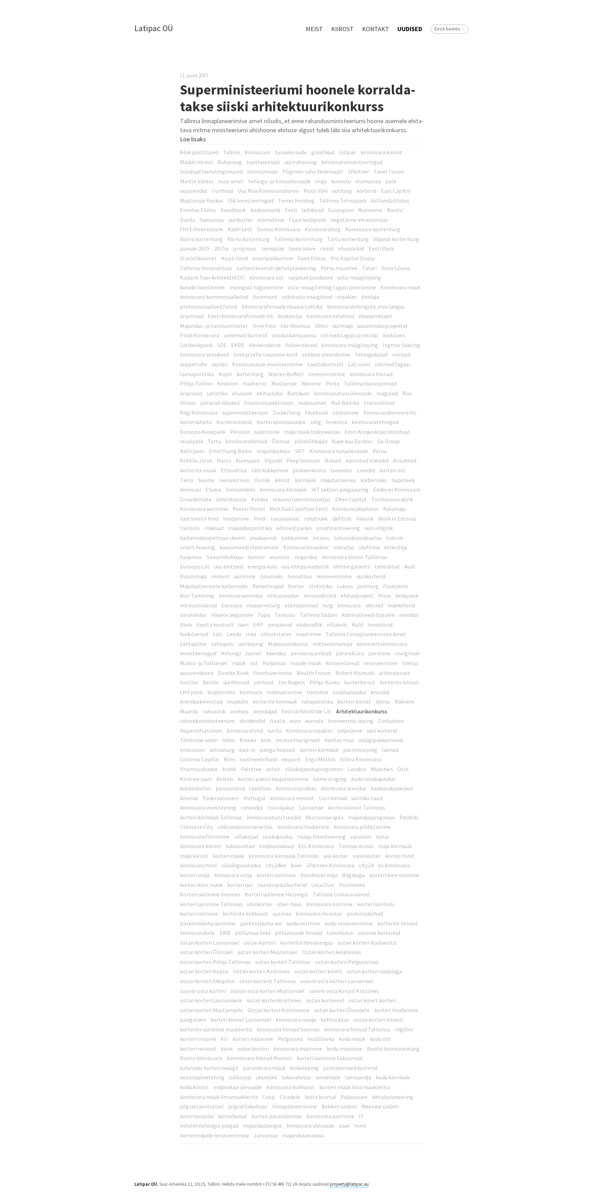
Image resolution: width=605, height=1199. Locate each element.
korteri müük (228, 855)
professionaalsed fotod (208, 306)
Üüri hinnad (333, 798)
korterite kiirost (399, 682)
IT (361, 1116)
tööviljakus (281, 807)
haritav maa (339, 739)
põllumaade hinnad (298, 932)
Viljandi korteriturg (396, 238)
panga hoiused (277, 749)
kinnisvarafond (245, 730)
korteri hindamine (396, 1010)
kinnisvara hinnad (371, 374)
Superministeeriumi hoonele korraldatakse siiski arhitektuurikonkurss (298, 98)
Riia (406, 393)
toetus (410, 663)
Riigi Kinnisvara (198, 412)
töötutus (317, 692)
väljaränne (349, 730)
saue (344, 1125)
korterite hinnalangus (306, 942)
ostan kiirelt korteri (372, 1000)
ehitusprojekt (357, 595)
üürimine (245, 576)
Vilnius (188, 402)
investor (280, 556)
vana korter (367, 855)
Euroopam (341, 209)
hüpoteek (403, 480)
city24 (366, 865)
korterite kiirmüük (275, 701)
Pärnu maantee (339, 268)
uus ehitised (228, 566)
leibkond (313, 209)
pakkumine (294, 537)
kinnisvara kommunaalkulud (214, 296)
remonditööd (320, 595)
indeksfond (401, 605)
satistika (217, 393)
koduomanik (265, 209)
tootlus (189, 682)
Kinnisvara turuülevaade (339, 450)
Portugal (254, 798)
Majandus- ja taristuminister (214, 325)
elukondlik (309, 624)
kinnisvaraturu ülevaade (343, 393)
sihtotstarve (276, 633)
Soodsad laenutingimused (211, 171)
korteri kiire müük (201, 884)
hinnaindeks (240, 489)
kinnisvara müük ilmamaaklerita (219, 1096)
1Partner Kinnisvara (330, 865)
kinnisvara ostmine (329, 904)
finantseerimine (272, 672)
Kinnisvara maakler (309, 730)
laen (243, 624)
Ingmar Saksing (401, 344)
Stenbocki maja (319, 875)
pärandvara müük (264, 1067)
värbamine (346, 412)
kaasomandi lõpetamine (249, 547)
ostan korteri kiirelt (318, 971)
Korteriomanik (234, 421)
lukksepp (240, 1077)
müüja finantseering (321, 836)
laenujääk (272, 248)
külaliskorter (195, 788)
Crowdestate (195, 499)
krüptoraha (221, 692)
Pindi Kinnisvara (199, 335)
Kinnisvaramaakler (306, 547)
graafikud (322, 152)
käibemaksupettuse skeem (212, 537)
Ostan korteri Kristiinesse (279, 1010)
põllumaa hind (252, 932)
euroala (314, 720)
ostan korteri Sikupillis (207, 981)
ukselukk (266, 1077)
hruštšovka (320, 1038)
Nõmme (311, 383)
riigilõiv (404, 1029)
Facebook (316, 412)
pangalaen (193, 1019)
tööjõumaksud (276, 845)
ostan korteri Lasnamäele (211, 1000)
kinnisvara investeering (208, 807)
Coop (268, 1096)
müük (238, 663)
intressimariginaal (298, 739)
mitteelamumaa (332, 643)
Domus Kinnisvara (278, 229)
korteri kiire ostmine (394, 875)
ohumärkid (351, 248)
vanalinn (360, 836)
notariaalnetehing (202, 1077)
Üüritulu (190, 527)
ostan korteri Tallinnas (283, 961)
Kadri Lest (240, 229)
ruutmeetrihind (258, 759)
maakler (347, 296)
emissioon (192, 749)
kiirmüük (305, 480)
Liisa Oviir (323, 884)
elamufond (270, 219)
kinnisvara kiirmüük (283, 489)
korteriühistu (196, 421)
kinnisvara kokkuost (290, 1087)
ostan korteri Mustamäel (267, 951)
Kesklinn (227, 383)
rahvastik (214, 711)
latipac (347, 152)
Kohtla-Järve (196, 460)
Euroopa (231, 605)
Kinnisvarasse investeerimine (267, 364)
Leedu (234, 633)
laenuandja (358, 1077)
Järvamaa (266, 1135)
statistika (320, 586)
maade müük (305, 663)
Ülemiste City (196, 826)
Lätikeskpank (196, 344)
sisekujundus (278, 836)
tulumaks (271, 576)
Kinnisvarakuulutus (355, 508)
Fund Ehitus (312, 258)
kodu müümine (344, 1048)
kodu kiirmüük (393, 1077)
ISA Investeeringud (250, 200)
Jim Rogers (291, 682)
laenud (390, 749)
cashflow (260, 788)
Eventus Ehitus (198, 209)
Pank (186, 624)
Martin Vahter (197, 181)
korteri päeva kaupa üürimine (273, 778)
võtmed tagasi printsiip (349, 335)
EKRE (237, 344)
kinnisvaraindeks (296, 788)
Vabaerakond (301, 344)
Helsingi (231, 653)
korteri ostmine (199, 913)
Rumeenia (370, 209)
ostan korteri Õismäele (342, 1010)
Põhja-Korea (325, 682)
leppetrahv (194, 364)
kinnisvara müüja (296, 1019)
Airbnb (224, 778)
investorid (380, 624)
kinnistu (341, 181)
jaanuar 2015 (195, 248)
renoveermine (381, 663)
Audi (409, 566)
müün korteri (253, 1048)
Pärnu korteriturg (248, 238)
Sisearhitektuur (225, 556)
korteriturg (250, 374)
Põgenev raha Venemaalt (313, 171)
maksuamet (312, 402)
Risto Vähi (316, 190)
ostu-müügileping (359, 277)
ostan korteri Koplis (204, 971)
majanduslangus (262, 1125)
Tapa (264, 614)
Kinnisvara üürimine (204, 508)
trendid (366, 470)
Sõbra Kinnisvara (360, 759)
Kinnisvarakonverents (390, 412)
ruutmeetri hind (199, 518)
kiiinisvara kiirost (200, 845)
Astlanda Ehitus (390, 200)
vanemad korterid (245, 335)
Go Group (388, 441)
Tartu (214, 441)
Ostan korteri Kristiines (261, 971)
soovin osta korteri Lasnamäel (337, 981)
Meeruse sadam (380, 1106)
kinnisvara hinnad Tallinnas (357, 1029)
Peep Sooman (303, 460)
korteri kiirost (354, 701)
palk (390, 181)
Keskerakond (264, 344)
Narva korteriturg (201, 238)
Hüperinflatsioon (201, 730)
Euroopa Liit (195, 566)
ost (254, 663)
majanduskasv (274, 450)
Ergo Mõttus (320, 759)
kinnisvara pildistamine (362, 826)
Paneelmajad (268, 586)
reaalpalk (191, 441)
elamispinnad (301, 605)
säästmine (266, 431)
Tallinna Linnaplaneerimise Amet (366, 633)
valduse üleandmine (326, 354)
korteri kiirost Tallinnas (356, 807)
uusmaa (282, 913)
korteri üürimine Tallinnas (211, 904)
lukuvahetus (296, 1077)
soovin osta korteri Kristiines (344, 990)
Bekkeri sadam (339, 1106)
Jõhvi (321, 325)
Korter (296, 586)
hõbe (228, 739)
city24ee (276, 865)
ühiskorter (259, 904)
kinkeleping (304, 1067)
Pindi (259, 518)
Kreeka (247, 739)
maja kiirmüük (395, 845)
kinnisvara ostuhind (330, 315)
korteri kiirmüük (319, 749)
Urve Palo (264, 325)
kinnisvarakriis (197, 932)
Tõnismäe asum (199, 739)
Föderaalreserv (221, 798)
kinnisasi (190, 489)
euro (295, 720)
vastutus (343, 547)
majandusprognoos (371, 817)
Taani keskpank (307, 219)
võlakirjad (246, 836)
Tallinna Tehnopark (343, 200)
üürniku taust (367, 798)
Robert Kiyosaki (354, 672)
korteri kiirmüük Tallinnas (211, 817)
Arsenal (189, 798)
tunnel (253, 653)
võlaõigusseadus (241, 865)
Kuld (357, 624)
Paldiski (408, 817)
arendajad (265, 711)
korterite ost (359, 682)
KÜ (224, 1038)
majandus (306, 556)
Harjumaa (274, 663)
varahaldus (193, 614)
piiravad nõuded (219, 402)
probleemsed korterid (350, 1067)
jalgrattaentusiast (202, 1106)
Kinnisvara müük (400, 287)
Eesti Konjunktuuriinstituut (377, 431)
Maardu (189, 711)
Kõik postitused (199, 152)
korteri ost (392, 470)
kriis (266, 739)
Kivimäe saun (196, 778)
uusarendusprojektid (382, 325)
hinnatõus (299, 576)
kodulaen (394, 335)
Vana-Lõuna (395, 268)
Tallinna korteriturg (298, 238)
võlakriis (337, 624)
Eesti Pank (381, 248)
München (382, 769)
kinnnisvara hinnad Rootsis (259, 1058)
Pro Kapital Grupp (353, 258)
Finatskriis (395, 586)
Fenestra (336, 421)
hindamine (236, 518)
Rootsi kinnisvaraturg (393, 1048)
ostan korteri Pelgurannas (346, 961)
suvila (274, 730)
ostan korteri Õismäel (206, 951)
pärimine (379, 653)
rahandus (252, 807)
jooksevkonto (309, 470)
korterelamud (342, 663)
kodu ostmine (303, 923)
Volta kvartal (320, 1096)
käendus (276, 653)
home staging (330, 778)
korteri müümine (252, 1038)
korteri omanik (198, 1038)
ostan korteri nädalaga (374, 971)
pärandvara (350, 653)
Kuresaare (248, 460)
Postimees (352, 884)
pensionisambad (311, 653)
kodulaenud (194, 633)
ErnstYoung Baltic (230, 450)
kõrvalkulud (232, 1116)
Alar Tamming (197, 595)
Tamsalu (284, 614)
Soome (206, 480)
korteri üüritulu (375, 904)
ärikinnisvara (394, 672)
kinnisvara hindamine (303, 826)
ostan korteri (260, 942)
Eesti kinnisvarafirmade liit (240, 315)
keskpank (406, 595)
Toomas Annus (356, 845)
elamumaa (368, 181)
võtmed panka (294, 527)
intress (321, 537)
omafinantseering (338, 527)
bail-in (247, 749)
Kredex (259, 499)
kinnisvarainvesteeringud (352, 161)
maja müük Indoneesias (312, 431)
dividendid (252, 720)
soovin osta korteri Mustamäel (267, 990)
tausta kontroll (215, 624)
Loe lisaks (193, 139)
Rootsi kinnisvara (201, 1058)
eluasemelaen (375, 315)
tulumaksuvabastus (358, 537)
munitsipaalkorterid (282, 884)
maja (321, 181)
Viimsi (383, 701)
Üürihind (222, 190)
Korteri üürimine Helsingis (276, 894)
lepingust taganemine (256, 287)
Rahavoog (229, 161)
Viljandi (273, 460)
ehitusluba (270, 393)
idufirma (369, 547)
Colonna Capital (199, 759)
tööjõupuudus (349, 692)
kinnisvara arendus (343, 788)
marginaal (407, 653)
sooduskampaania (294, 335)
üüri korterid (382, 730)
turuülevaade (291, 152)
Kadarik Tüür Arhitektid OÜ (212, 277)
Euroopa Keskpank (202, 431)
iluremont (265, 296)
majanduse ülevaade (237, 1087)
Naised (333, 460)
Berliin (211, 682)
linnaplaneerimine (294, 1106)
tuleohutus (340, 932)
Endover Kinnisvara (396, 489)
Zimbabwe (391, 720)
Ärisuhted (404, 460)
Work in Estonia (397, 518)
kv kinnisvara (394, 865)
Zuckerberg (286, 412)
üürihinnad (236, 682)
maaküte (237, 701)
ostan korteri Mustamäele (211, 1010)
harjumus (191, 556)
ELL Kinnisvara (316, 845)
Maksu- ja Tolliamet (204, 663)
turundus (341, 470)
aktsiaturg (222, 749)
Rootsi (395, 209)
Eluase (213, 489)
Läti (217, 633)
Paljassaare (354, 1096)
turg (327, 605)
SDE (222, 344)
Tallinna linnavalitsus (206, 268)
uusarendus (193, 190)
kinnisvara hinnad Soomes (288, 1029)
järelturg (367, 586)
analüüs (239, 711)
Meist (314, 29)
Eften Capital (351, 499)
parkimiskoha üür (261, 923)
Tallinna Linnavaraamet (341, 894)
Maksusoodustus (288, 643)
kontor (256, 556)
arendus (408, 614)
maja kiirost (194, 855)
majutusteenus (338, 480)
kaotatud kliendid (367, 460)
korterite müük (198, 470)
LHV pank (191, 692)
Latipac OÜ (153, 28)
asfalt (273, 769)
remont (220, 576)
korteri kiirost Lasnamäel (240, 1019)
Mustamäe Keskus (201, 200)
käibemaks (374, 480)
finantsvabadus (199, 769)
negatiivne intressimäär (359, 219)
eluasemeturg (263, 605)
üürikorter (240, 219)
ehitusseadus (283, 595)
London (357, 769)
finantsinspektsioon (268, 402)
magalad (387, 393)
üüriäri (220, 364)
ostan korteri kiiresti (378, 1019)
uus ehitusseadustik (305, 566)
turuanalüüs (285, 518)
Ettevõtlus (234, 470)
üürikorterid (370, 576)
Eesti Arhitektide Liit (306, 711)
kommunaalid (197, 1116)
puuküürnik (263, 537)
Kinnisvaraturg (323, 229)
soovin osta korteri (203, 990)
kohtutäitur (335, 1019)
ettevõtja (395, 547)
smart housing (197, 547)
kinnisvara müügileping (349, 344)
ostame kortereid (379, 932)
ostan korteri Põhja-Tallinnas (215, 961)
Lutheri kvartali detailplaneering (276, 268)
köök (227, 1048)
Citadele (290, 1096)
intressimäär (262, 171)
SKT (300, 450)
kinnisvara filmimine (205, 836)
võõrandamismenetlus (245, 826)
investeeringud (198, 653)
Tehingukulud (371, 354)
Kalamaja (394, 508)
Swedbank (233, 209)
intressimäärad (198, 605)
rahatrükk (316, 518)
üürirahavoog (301, 161)
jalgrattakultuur (248, 1106)
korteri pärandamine (276, 1116)
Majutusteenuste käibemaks (214, 586)
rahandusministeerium (207, 720)
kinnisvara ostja (233, 875)
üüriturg (342, 190)
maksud (213, 527)
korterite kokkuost (245, 913)
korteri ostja (195, 875)
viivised (401, 354)
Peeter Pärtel (248, 508)
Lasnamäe (311, 807)
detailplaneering (392, 1096)
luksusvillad (240, 845)
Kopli (225, 374)
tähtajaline (193, 643)
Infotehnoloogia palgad (209, 1125)
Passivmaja (193, 576)
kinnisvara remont (292, 798)
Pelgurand (290, 1038)
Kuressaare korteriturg (372, 229)
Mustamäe (284, 383)
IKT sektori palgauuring (340, 489)
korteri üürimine (276, 875)
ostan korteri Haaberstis (367, 942)
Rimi (229, 759)
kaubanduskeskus (392, 788)
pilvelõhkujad (310, 441)
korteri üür (240, 884)
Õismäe (281, 441)
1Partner (358, 171)
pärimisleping (360, 749)
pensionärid (230, 788)
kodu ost (380, 1038)
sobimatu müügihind (307, 296)
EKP (258, 624)
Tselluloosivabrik (392, 499)
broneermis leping (350, 720)
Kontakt (375, 29)
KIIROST (342, 29)
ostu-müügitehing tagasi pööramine (332, 287)
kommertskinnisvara (382, 643)
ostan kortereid (325, 1000)
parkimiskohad (365, 913)
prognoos (245, 248)
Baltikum (298, 393)
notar (382, 836)
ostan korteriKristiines (273, 1000)
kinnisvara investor (319, 913)
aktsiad (374, 605)
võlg (315, 421)
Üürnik (262, 480)
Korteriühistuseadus (281, 421)
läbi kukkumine (270, 470)
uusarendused (196, 672)
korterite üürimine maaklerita (216, 1029)
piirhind (263, 682)
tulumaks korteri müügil (209, 1067)
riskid (326, 248)
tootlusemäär (263, 161)
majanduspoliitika (250, 527)
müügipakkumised (380, 739)
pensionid (280, 624)
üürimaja (342, 325)
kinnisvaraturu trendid (274, 817)
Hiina (384, 595)
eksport (291, 759)
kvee (296, 865)
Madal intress (196, 161)
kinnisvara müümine (297, 1048)
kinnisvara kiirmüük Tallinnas (284, 855)
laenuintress (234, 480)
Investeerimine (326, 374)
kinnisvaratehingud (375, 421)
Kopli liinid (234, 258)
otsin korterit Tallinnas (267, 981)
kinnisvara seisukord (204, 354)
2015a (221, 248)
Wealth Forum (314, 672)
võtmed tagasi (392, 364)
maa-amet (231, 181)
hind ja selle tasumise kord (265, 354)
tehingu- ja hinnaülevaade (279, 181)
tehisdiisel (387, 566)
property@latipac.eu (349, 1184)
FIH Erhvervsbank (201, 229)
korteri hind (399, 855)
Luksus (345, 586)
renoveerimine (334, 576)
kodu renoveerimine (349, 923)
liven (360, 1125)
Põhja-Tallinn (196, 383)
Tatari (369, 268)
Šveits (187, 219)
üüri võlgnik (378, 527)
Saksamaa (212, 219)
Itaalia (277, 720)
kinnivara (250, 692)
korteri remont (198, 1048)
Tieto (186, 480)
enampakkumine (272, 258)
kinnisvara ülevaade (310, 1125)
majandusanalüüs (303, 1135)
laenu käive (301, 248)
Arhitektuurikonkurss (361, 711)
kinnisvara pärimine (330, 1116)
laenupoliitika (197, 374)
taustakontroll (325, 364)
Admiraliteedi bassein (368, 614)
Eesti (291, 209)
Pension (240, 431)
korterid (366, 190)
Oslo (403, 769)
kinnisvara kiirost (381, 152)
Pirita (332, 383)
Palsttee (251, 769)
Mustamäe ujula (324, 817)
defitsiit (342, 518)
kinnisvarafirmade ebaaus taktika (282, 306)
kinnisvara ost (267, 277)
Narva (224, 460)
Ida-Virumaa (295, 325)
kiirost (282, 480)
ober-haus (289, 904)
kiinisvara (349, 605)
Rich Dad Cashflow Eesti (299, 508)
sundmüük (327, 1077)
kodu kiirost (194, 1087)
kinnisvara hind (198, 865)
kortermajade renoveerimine (214, 1135)
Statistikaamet (198, 258)
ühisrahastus (231, 499)
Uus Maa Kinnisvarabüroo (268, 190)
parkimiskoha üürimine (208, 923)
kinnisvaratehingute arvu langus (366, 306)
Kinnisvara (257, 152)
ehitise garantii (351, 566)
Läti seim (359, 364)
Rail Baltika (345, 402)
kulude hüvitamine (202, 287)
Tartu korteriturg (348, 238)
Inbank (365, 518)
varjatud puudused (310, 277)
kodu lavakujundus (373, 778)
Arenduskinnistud (201, 701)
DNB (225, 932)
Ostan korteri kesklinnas (331, 951)
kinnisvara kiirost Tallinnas (354, 556)
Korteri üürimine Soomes (210, 894)
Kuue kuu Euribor (352, 441)
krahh (229, 769)
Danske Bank (233, 672)
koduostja (290, 315)
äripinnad (191, 315)
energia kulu (262, 566)
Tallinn (231, 152)
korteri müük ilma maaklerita (354, 1087)
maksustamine (284, 692)
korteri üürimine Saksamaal (330, 1058)
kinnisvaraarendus (241, 595)
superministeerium (245, 412)
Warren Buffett (286, 374)
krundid (380, 692)
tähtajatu (222, 643)
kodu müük (352, 1038)
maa (251, 633)
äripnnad (191, 393)
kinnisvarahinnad (246, 441)
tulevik (394, 537)
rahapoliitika (317, 701)
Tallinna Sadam (318, 614)
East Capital (396, 190)
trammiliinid (379, 402)
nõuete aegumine (232, 614)
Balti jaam (192, 450)
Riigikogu (353, 875)
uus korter (336, 855)
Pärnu (380, 450)
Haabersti (255, 383)
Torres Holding (296, 200)
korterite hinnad (397, 923)
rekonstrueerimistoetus (302, 499)
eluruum (242, 393)
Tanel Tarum (389, 171)
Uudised (409, 29)
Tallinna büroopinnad (370, 383)
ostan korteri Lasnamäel (209, 942)
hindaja (370, 296)
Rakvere (404, 701)
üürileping (250, 643)
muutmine (308, 633)
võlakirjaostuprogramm (314, 769)
